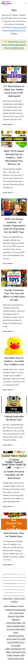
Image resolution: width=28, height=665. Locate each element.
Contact (14, 602)
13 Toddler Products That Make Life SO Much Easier (14, 474)
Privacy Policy (19, 598)
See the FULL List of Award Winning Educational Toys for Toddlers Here (14, 45)
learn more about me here (11, 583)
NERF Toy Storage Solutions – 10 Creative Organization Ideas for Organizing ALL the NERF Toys (14, 225)
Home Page (7, 598)
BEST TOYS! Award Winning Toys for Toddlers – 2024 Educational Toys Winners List (14, 157)
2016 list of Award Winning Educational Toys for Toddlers (14, 30)
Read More (8, 124)
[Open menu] (25, 3)
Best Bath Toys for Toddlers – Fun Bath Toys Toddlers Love (14, 361)
